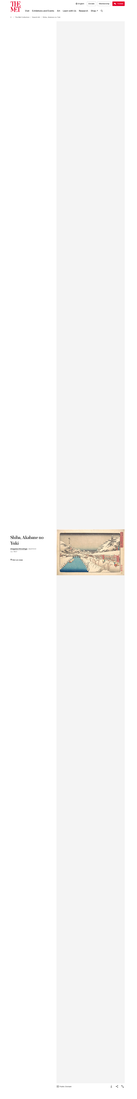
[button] (90, 552)
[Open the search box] (101, 11)
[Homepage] (15, 6)
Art (58, 11)
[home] (11, 17)
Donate (91, 4)
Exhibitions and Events (43, 11)
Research (83, 11)
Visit (27, 11)
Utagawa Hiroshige (18, 549)
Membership (104, 4)
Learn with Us (69, 11)
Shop (93, 11)
